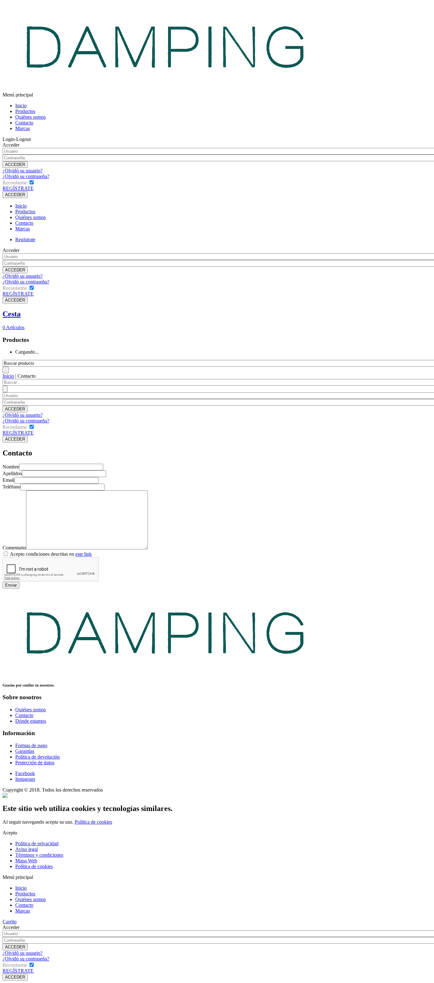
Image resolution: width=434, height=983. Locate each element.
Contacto (24, 122)
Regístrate (25, 239)
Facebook (25, 773)
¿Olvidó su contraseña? (26, 176)
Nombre (11, 466)
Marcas (22, 128)
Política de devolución (37, 757)
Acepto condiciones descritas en (51, 554)
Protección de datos (34, 762)
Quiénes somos (30, 117)
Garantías (24, 751)
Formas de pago (31, 745)
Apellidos (12, 473)
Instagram (25, 779)
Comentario (14, 547)
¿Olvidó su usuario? (23, 170)
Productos (25, 111)
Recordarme (15, 182)
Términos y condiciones (39, 855)
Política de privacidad (36, 843)
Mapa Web (26, 860)
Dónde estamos (30, 721)
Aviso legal (26, 849)
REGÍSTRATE (18, 188)
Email (8, 480)
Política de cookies (93, 822)
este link (83, 554)
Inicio (21, 105)
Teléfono (11, 486)
